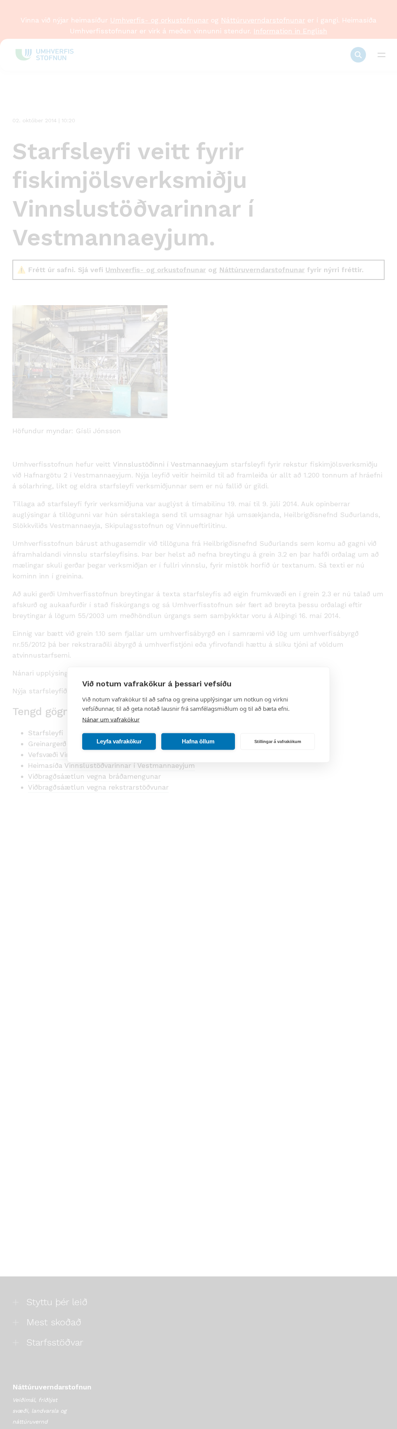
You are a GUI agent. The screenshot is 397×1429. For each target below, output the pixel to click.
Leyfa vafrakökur (119, 741)
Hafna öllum (198, 741)
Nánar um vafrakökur (111, 719)
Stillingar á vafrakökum (277, 741)
